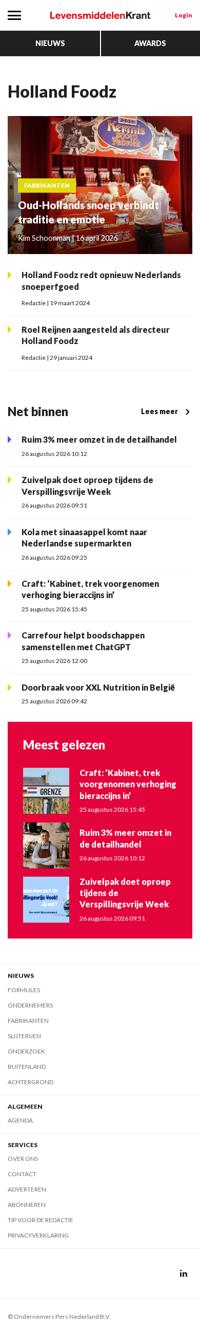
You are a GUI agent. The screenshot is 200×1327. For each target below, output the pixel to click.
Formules (24, 990)
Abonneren (27, 1204)
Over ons (23, 1158)
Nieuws (50, 43)
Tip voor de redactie (40, 1220)
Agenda (20, 1120)
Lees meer (159, 411)
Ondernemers (30, 1005)
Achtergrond (30, 1082)
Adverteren (27, 1189)
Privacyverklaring (38, 1235)
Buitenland (27, 1066)
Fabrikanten (28, 1020)
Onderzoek (26, 1051)
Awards (150, 43)
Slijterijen (24, 1036)
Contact (22, 1174)
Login (183, 15)
